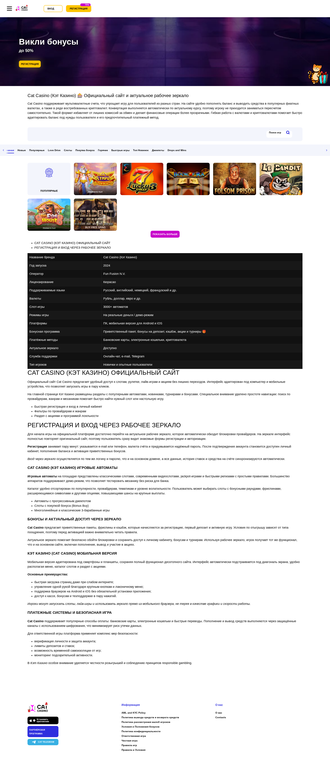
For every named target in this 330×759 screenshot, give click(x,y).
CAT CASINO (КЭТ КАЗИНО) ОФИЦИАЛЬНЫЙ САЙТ (72, 243)
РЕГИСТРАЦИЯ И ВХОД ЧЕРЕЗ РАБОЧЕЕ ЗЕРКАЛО (72, 247)
